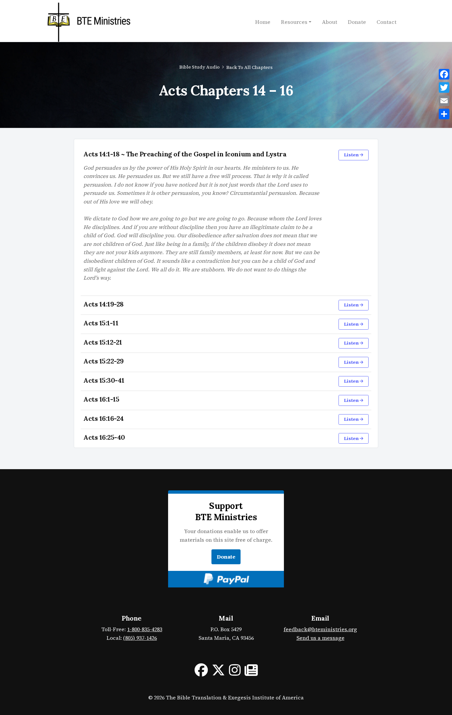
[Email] (444, 100)
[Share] (444, 114)
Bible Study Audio (199, 67)
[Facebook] (444, 74)
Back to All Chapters (249, 67)
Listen (352, 154)
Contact (386, 22)
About (329, 22)
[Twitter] (444, 87)
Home (262, 22)
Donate (357, 22)
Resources (294, 22)
